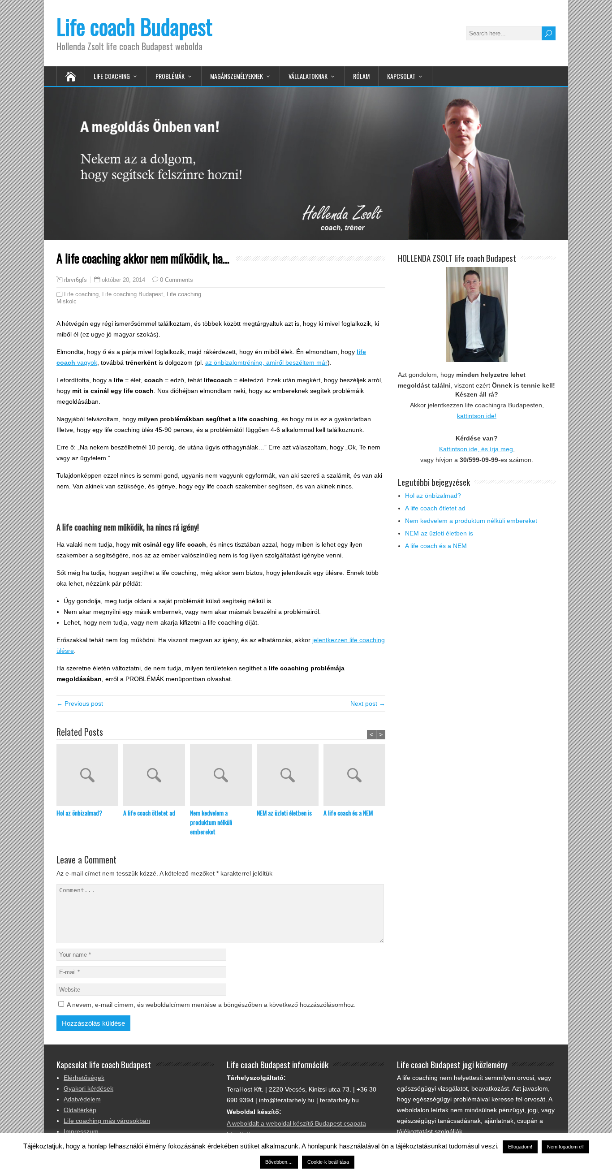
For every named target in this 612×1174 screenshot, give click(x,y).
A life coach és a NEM (348, 812)
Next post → (367, 703)
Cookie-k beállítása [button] (328, 1162)
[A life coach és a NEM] (356, 776)
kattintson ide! (476, 415)
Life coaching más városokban (107, 1120)
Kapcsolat (401, 76)
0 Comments (176, 279)
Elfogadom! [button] (520, 1146)
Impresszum (81, 1131)
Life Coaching (112, 76)
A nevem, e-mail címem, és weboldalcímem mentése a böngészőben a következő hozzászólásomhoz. (211, 1004)
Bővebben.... (279, 1162)
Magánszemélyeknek (236, 76)
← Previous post (79, 703)
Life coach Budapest (134, 26)
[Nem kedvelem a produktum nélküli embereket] (223, 776)
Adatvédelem (82, 1099)
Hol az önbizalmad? (79, 812)
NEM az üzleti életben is (284, 812)
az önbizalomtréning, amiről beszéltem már (266, 362)
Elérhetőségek (84, 1077)
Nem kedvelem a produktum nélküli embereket (211, 822)
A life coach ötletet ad (149, 812)
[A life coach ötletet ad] (156, 776)
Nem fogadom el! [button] (565, 1146)
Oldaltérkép (80, 1110)
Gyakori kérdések (88, 1088)
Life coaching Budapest (132, 294)
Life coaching (81, 294)
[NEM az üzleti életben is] (290, 776)
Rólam (361, 76)
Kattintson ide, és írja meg (476, 449)
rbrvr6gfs (75, 280)
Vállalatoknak (308, 76)
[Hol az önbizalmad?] (89, 776)
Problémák (170, 76)
